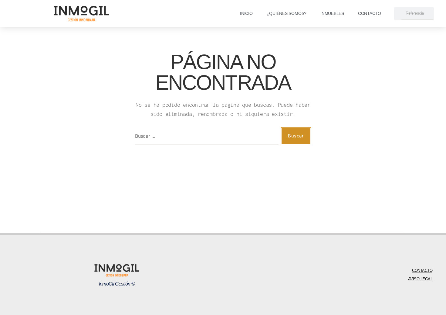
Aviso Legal (420, 279)
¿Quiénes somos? (286, 13)
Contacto (369, 13)
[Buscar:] (206, 137)
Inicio (246, 13)
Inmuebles (332, 13)
